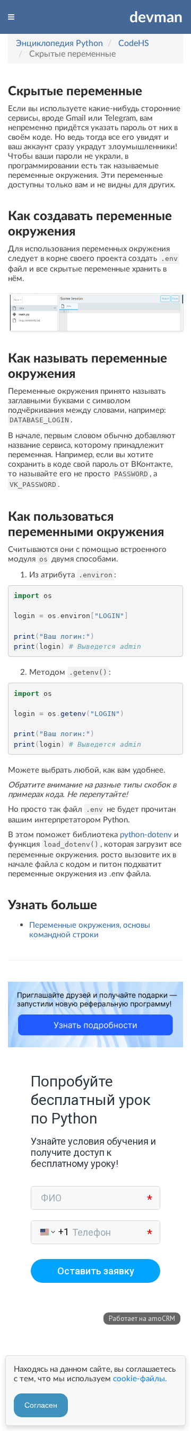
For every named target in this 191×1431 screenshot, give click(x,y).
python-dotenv (146, 834)
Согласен (40, 1405)
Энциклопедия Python (59, 43)
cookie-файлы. (140, 1378)
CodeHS (133, 43)
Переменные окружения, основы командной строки (89, 929)
